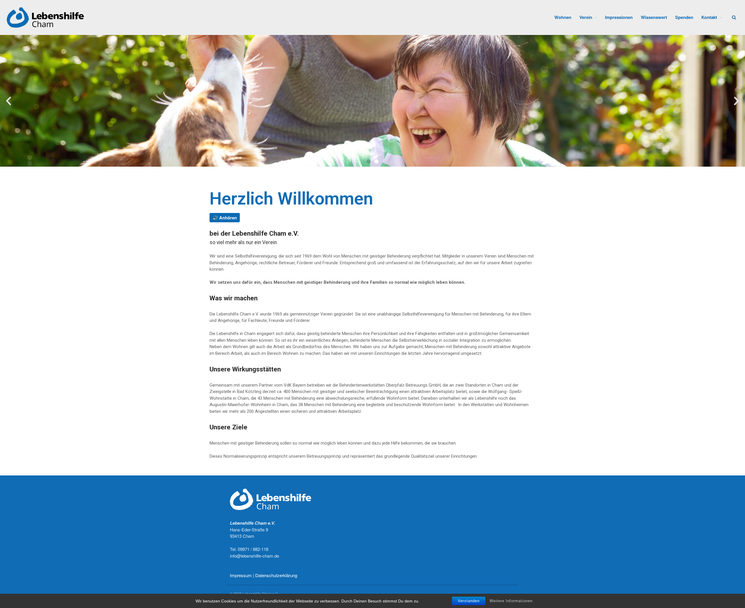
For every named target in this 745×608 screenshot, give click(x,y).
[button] (369, 161)
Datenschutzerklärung (276, 575)
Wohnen (562, 17)
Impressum (241, 575)
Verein (585, 17)
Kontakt (709, 17)
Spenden (684, 17)
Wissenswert (654, 17)
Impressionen (619, 17)
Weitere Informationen (511, 600)
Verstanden (469, 601)
